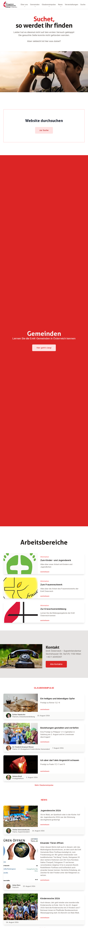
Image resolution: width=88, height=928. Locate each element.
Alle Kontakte (56, 664)
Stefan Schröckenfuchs (21, 830)
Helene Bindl (17, 776)
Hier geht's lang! (44, 348)
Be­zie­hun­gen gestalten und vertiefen (59, 728)
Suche (82, 4)
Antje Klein (16, 885)
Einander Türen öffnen (52, 843)
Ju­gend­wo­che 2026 (50, 810)
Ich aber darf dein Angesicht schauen (59, 760)
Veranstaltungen (71, 4)
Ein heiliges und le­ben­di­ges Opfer (57, 698)
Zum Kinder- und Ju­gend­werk (55, 560)
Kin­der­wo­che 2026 (50, 898)
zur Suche (44, 130)
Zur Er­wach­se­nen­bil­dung (53, 609)
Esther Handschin (18, 714)
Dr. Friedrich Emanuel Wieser (23, 747)
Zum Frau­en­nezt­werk (51, 584)
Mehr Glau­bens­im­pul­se (44, 785)
